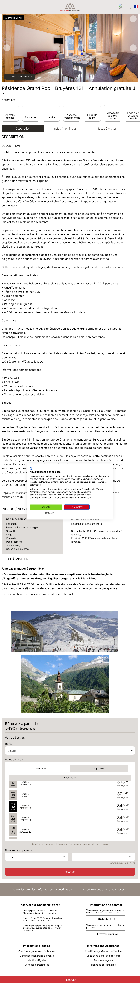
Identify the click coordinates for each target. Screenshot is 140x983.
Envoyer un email (107, 934)
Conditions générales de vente (37, 955)
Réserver (70, 871)
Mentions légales (36, 960)
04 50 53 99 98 (107, 919)
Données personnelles (37, 964)
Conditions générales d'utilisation (36, 951)
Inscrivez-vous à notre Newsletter (103, 889)
